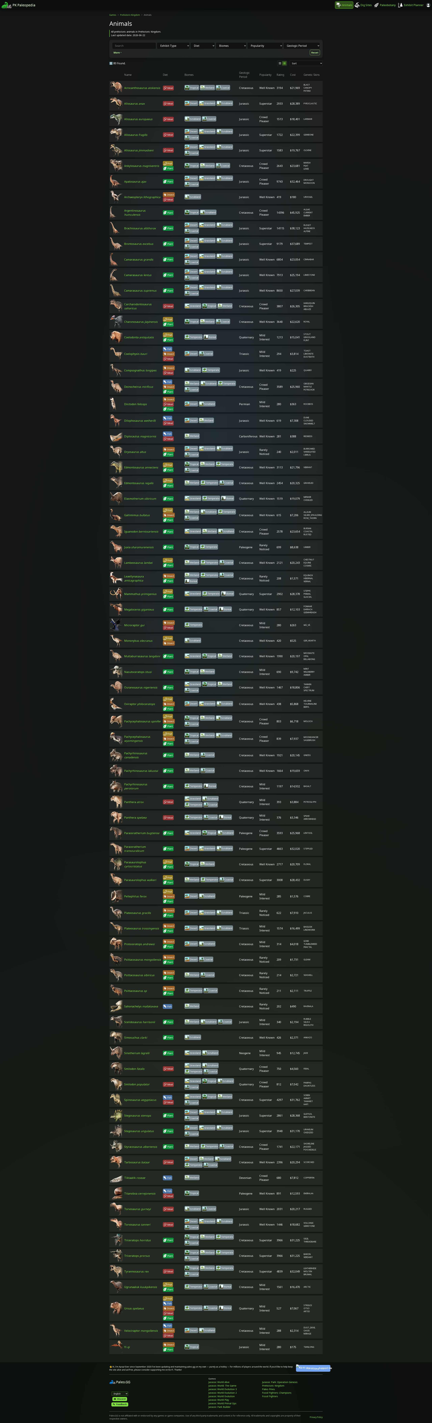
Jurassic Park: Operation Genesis (280, 1382)
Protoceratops (139, 944)
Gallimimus (137, 515)
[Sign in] (428, 5)
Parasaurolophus (140, 880)
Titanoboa (139, 1193)
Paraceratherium (141, 833)
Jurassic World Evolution (221, 1396)
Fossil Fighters (270, 1396)
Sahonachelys (141, 1006)
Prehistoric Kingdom (130, 14)
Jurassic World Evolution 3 (222, 1389)
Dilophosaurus (140, 421)
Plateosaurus (137, 913)
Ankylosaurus (141, 166)
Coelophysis (135, 354)
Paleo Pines (268, 1389)
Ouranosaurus (140, 687)
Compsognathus (140, 370)
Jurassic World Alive (219, 1382)
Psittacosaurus (142, 959)
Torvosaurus (137, 1209)
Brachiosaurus (140, 228)
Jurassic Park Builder (219, 1406)
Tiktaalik (134, 1178)
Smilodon (134, 1069)
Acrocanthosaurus (142, 88)
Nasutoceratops (138, 672)
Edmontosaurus (141, 467)
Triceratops (137, 1240)
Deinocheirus (138, 387)
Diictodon (135, 404)
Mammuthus (140, 594)
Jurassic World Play (218, 1399)
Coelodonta (139, 337)
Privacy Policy (316, 1417)
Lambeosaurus (138, 563)
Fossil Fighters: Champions (276, 1392)
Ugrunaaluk (140, 1287)
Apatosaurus (135, 181)
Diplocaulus (140, 436)
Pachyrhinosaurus (141, 771)
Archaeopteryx (142, 197)
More (117, 52)
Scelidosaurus (139, 1022)
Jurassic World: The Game (222, 1385)
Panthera (133, 802)
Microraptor (134, 625)
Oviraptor (139, 704)
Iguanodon (141, 531)
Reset (314, 52)
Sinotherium (136, 1053)
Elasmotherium (140, 498)
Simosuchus (135, 1037)
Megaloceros (139, 609)
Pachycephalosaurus (142, 721)
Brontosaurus (138, 244)
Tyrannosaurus (136, 1271)
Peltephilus (135, 896)
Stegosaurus (137, 1115)
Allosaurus (134, 103)
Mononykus (138, 641)
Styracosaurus (140, 1147)
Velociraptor (141, 1331)
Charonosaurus (141, 322)
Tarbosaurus (137, 1162)
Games (112, 14)
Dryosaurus (135, 452)
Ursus (134, 1308)
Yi (127, 1347)
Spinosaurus (140, 1100)
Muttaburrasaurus (142, 656)
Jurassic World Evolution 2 (222, 1392)
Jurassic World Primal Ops (222, 1403)
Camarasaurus (138, 259)
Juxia (139, 547)
